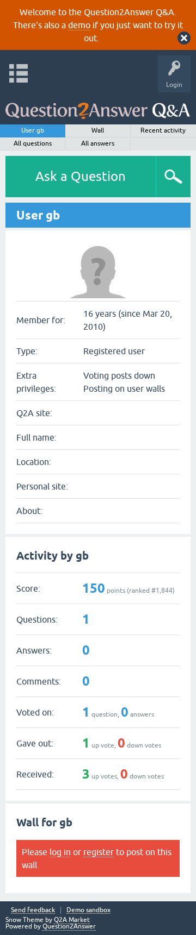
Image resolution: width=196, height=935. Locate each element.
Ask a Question (80, 176)
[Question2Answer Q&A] (97, 105)
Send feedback (33, 910)
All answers (97, 143)
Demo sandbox (88, 910)
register (98, 852)
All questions (33, 143)
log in (60, 852)
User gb (32, 130)
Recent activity (163, 130)
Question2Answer (69, 926)
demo (79, 25)
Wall (97, 130)
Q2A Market (72, 920)
